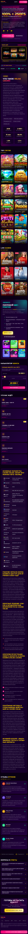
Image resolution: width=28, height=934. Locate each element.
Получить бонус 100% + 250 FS (14, 910)
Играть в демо (8, 332)
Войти (15, 1)
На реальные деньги (9, 336)
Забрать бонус (7, 35)
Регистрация (23, 1)
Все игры (3, 152)
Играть (20, 929)
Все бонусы (19, 35)
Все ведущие (4, 250)
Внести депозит (14, 387)
